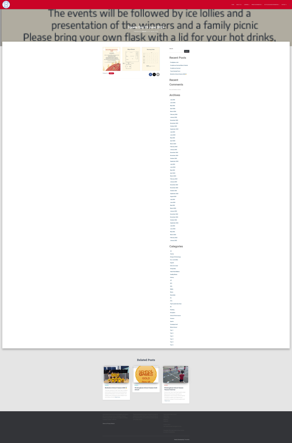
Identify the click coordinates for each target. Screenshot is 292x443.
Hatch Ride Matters (175, 271)
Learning (246, 4)
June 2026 (172, 102)
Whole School (173, 327)
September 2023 (174, 193)
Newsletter (173, 295)
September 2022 (174, 223)
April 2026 (172, 108)
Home (233, 4)
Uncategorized (174, 324)
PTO (171, 301)
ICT (171, 280)
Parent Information (256, 4)
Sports (111, 73)
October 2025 (173, 126)
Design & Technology (175, 257)
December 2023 (174, 184)
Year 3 (171, 336)
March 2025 (173, 143)
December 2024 (174, 152)
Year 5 (171, 342)
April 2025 (172, 140)
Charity (172, 254)
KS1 (171, 283)
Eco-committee (174, 259)
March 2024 (173, 176)
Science (172, 318)
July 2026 (172, 99)
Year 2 (171, 333)
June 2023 (172, 202)
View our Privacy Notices (109, 423)
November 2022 (174, 217)
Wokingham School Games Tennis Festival (173, 389)
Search (171, 48)
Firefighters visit (174, 62)
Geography (173, 268)
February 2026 (173, 114)
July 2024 (172, 164)
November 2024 (174, 155)
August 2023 (173, 196)
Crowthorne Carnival (175, 68)
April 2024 (172, 173)
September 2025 (174, 129)
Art (171, 251)
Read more (117, 397)
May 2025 (172, 137)
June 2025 (172, 135)
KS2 (171, 286)
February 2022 (173, 237)
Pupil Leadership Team (176, 303)
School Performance (175, 315)
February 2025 (173, 146)
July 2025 (172, 132)
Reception (172, 312)
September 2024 (174, 161)
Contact (284, 4)
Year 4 (171, 339)
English (172, 262)
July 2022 (172, 225)
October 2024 (173, 158)
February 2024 (173, 179)
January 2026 (173, 117)
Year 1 (171, 330)
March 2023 (173, 208)
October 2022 (173, 220)
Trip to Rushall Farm (175, 71)
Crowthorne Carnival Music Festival (179, 65)
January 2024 (173, 181)
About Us (238, 4)
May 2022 (172, 231)
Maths (171, 289)
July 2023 (172, 199)
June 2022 (172, 228)
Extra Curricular (174, 265)
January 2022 (173, 240)
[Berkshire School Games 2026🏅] (116, 374)
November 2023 (174, 187)
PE (170, 298)
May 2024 (172, 170)
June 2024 (172, 167)
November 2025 (174, 123)
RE (170, 306)
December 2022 (174, 214)
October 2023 (173, 190)
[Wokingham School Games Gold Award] (146, 374)
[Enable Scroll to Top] (289, 440)
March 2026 (173, 111)
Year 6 (171, 345)
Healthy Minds (173, 274)
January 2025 (173, 149)
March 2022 (173, 234)
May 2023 (172, 205)
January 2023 (173, 211)
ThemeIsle (186, 439)
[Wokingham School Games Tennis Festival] (175, 374)
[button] (241, 4)
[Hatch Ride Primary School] (6, 4)
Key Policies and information (271, 4)
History (172, 277)
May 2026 (172, 105)
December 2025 (174, 120)
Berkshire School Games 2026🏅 (178, 74)
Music (171, 292)
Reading (172, 309)
